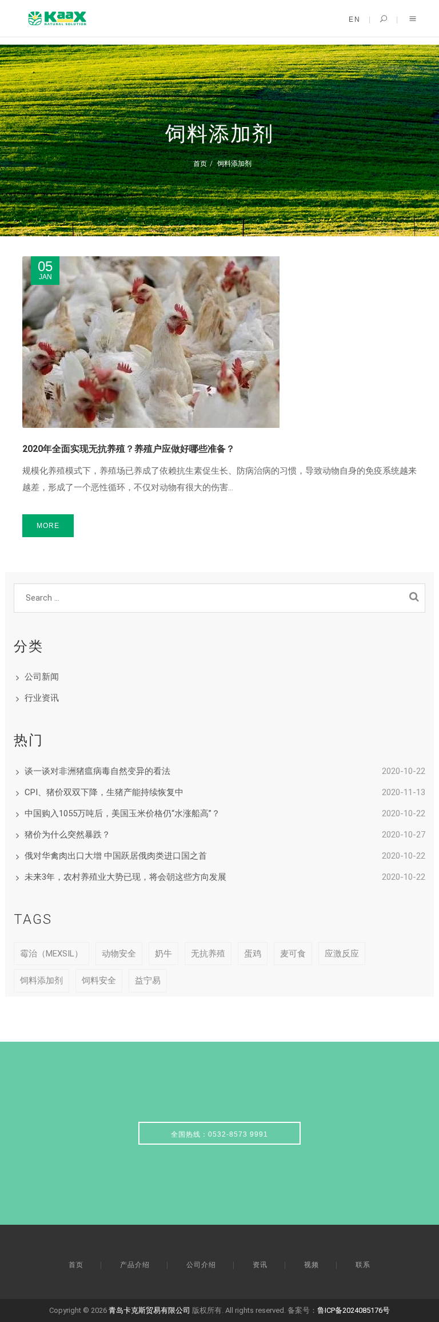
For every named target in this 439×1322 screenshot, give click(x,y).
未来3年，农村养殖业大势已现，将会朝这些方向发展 (125, 877)
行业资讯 (42, 698)
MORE (48, 526)
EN (355, 19)
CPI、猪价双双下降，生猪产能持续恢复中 (104, 792)
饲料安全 (99, 980)
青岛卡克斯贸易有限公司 (149, 1310)
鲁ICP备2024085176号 (353, 1310)
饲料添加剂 (234, 163)
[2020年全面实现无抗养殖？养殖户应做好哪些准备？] (219, 342)
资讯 (260, 1265)
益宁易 (148, 980)
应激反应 (342, 953)
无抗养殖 (208, 953)
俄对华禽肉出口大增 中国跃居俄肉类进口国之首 (116, 856)
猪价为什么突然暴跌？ (67, 834)
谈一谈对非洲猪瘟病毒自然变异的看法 (97, 771)
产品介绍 (135, 1265)
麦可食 (293, 953)
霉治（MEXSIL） (51, 953)
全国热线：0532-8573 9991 (219, 1134)
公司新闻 (42, 677)
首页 (200, 163)
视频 (311, 1265)
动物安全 (119, 953)
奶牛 (163, 953)
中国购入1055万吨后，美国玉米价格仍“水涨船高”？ (122, 813)
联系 (363, 1265)
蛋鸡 (252, 953)
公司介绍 (201, 1265)
